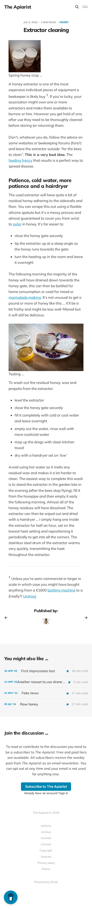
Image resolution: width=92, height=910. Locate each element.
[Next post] (84, 617)
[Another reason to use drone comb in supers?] (46, 681)
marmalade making (25, 297)
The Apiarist (17, 7)
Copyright (46, 850)
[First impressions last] (46, 671)
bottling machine (61, 590)
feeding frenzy (20, 160)
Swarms (46, 856)
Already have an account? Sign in (46, 793)
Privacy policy (46, 863)
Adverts (46, 825)
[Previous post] (7, 617)
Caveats (46, 838)
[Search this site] (77, 7)
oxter (17, 224)
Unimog (29, 596)
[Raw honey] (46, 704)
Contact (46, 844)
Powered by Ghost (46, 882)
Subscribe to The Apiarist (46, 786)
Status (46, 869)
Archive (46, 832)
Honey (64, 22)
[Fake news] (46, 693)
